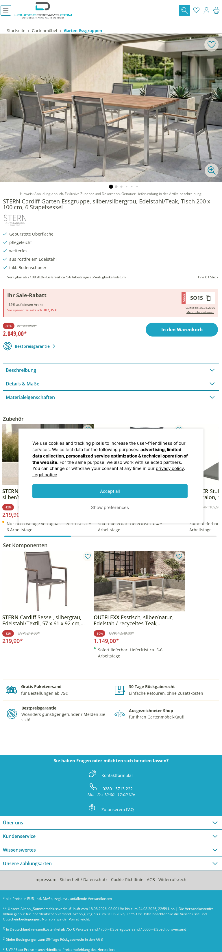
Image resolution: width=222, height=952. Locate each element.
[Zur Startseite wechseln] (43, 10)
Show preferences (110, 507)
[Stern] (15, 219)
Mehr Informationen (200, 312)
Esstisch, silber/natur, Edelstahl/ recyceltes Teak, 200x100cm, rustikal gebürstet (133, 620)
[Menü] (6, 10)
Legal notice (44, 474)
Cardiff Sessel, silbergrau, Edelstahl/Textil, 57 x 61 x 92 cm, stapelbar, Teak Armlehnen (41, 620)
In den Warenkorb (182, 329)
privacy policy (170, 468)
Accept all (110, 491)
